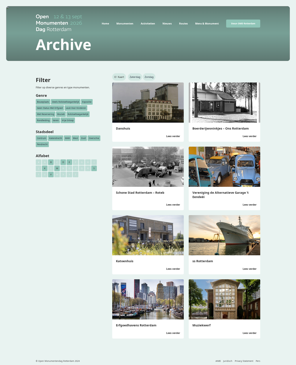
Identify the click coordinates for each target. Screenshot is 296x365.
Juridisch (227, 360)
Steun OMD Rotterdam (243, 23)
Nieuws (167, 23)
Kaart (121, 77)
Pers (258, 360)
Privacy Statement (244, 360)
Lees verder (173, 136)
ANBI (218, 360)
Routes (183, 23)
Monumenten (124, 23)
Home (105, 23)
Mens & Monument (207, 23)
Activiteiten (148, 23)
